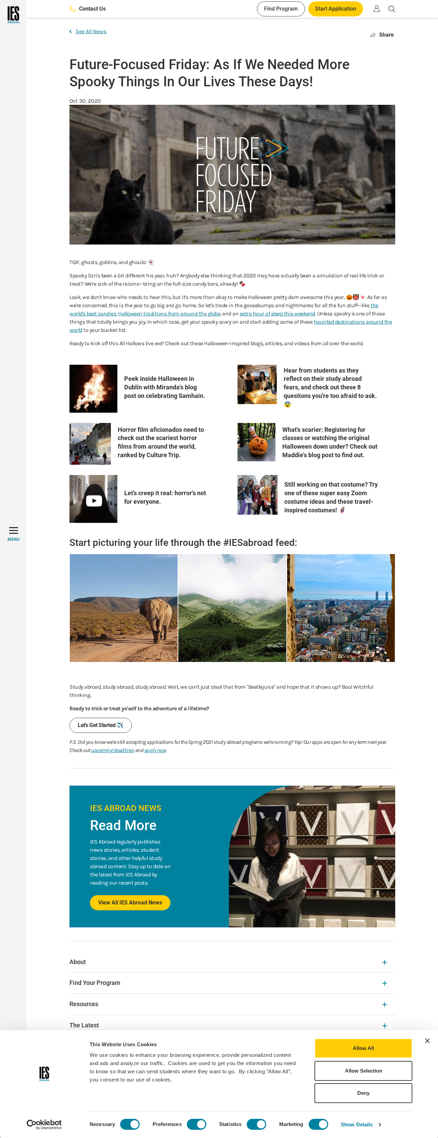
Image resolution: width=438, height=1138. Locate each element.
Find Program (281, 8)
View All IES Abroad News (130, 902)
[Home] (13, 14)
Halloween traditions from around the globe (169, 313)
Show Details (357, 1124)
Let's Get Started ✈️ (101, 725)
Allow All (363, 1048)
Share (386, 35)
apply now (155, 750)
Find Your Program (94, 982)
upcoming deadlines (112, 750)
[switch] (196, 1124)
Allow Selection (363, 1071)
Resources (83, 1004)
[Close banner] (427, 1040)
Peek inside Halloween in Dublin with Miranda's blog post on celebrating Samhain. (164, 387)
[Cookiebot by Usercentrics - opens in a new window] (44, 1125)
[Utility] (376, 8)
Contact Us (92, 8)
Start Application (335, 8)
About (77, 961)
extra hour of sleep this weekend (277, 313)
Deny (363, 1093)
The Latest (84, 1025)
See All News (91, 31)
